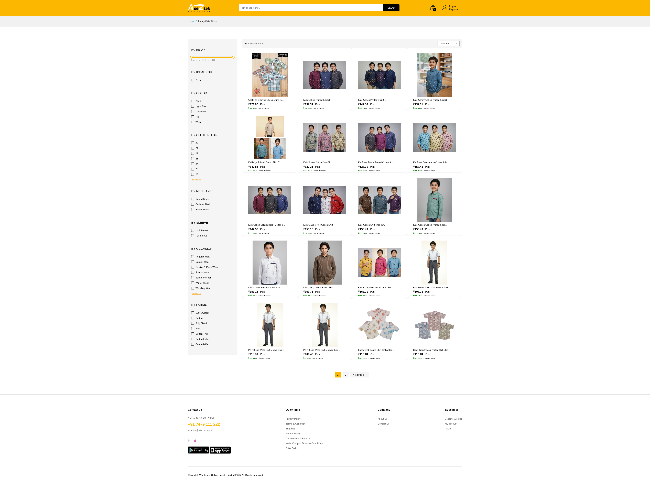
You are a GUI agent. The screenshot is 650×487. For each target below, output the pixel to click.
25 (197, 169)
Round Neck (202, 199)
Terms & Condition (295, 423)
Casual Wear (202, 262)
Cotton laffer (202, 344)
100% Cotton (202, 312)
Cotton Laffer (203, 339)
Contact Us (383, 423)
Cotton (199, 318)
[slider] (191, 57)
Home (191, 21)
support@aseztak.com (200, 430)
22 (197, 153)
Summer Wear (203, 277)
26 (197, 174)
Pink (198, 116)
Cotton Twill (202, 333)
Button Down (202, 209)
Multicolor (201, 111)
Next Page (359, 374)
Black (198, 101)
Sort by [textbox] (445, 43)
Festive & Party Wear (207, 267)
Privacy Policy (293, 418)
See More (196, 180)
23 (197, 158)
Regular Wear (203, 256)
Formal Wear (203, 272)
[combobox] (449, 43)
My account (451, 423)
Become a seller (453, 418)
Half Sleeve (202, 230)
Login (452, 6)
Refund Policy (293, 433)
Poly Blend (201, 323)
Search (391, 7)
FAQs (448, 428)
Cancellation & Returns (298, 438)
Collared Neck (203, 204)
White (199, 122)
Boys (198, 80)
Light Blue (201, 106)
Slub (198, 328)
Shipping (290, 428)
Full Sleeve (201, 235)
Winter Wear (202, 283)
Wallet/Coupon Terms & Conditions (304, 443)
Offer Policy (292, 448)
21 (197, 148)
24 (197, 164)
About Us (382, 418)
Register (454, 9)
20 (197, 143)
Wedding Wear (203, 288)
